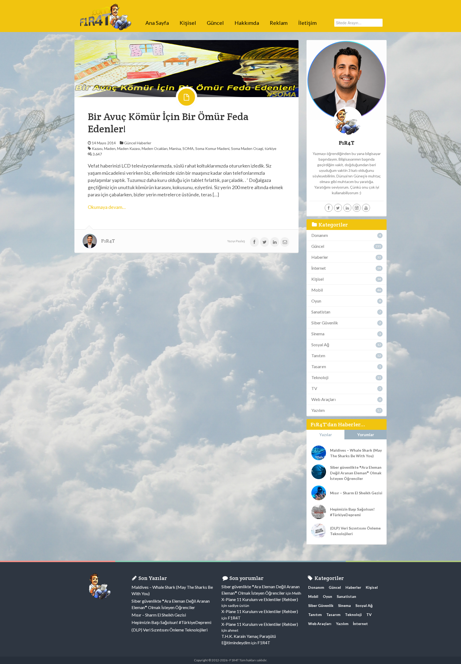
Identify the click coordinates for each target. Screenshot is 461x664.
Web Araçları (323, 399)
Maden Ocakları (155, 148)
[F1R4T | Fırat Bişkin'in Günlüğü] (105, 9)
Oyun (316, 300)
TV (314, 388)
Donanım (319, 235)
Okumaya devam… (107, 207)
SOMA (188, 148)
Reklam (279, 22)
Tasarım (318, 366)
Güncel (215, 22)
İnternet (318, 268)
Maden (110, 148)
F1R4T (108, 241)
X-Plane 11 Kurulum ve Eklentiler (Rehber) (259, 599)
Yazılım (318, 410)
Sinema (317, 333)
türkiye (270, 148)
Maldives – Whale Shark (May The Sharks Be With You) (356, 453)
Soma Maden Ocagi (247, 148)
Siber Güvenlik (324, 322)
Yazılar (325, 434)
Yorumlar (365, 434)
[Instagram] (357, 208)
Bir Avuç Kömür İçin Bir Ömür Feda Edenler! (168, 122)
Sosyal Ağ (320, 344)
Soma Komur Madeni (212, 148)
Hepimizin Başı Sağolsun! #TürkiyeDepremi (352, 512)
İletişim (307, 22)
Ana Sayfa (157, 22)
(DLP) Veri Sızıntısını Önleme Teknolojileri (355, 531)
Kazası (97, 148)
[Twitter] (338, 208)
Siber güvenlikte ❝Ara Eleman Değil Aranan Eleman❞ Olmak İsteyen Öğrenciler (355, 473)
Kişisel (188, 22)
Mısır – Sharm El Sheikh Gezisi (356, 493)
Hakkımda (247, 22)
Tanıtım (318, 355)
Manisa (175, 148)
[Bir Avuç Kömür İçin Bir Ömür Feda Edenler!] (186, 68)
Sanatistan (320, 311)
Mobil (317, 289)
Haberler (144, 143)
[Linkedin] (347, 208)
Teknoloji (319, 377)
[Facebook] (329, 208)
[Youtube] (366, 208)
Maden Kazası (128, 148)
